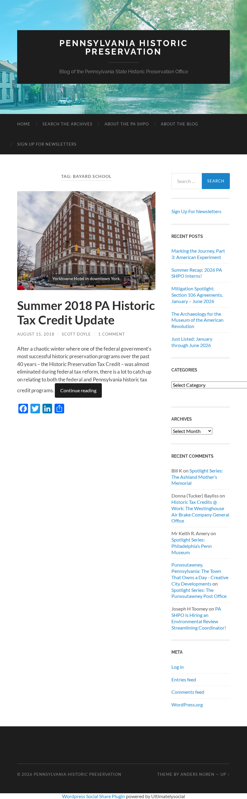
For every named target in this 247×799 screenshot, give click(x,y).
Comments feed (187, 692)
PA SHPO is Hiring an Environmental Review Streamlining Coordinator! (198, 618)
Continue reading (78, 390)
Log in (177, 667)
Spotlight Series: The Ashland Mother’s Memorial (197, 477)
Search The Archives (67, 124)
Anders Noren (197, 774)
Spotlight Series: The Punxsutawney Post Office (199, 593)
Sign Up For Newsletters (47, 144)
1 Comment (111, 334)
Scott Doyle (76, 334)
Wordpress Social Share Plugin (94, 796)
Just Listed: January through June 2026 (191, 342)
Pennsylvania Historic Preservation (123, 47)
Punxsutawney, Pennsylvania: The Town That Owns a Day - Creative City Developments (199, 574)
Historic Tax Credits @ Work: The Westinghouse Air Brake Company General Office (200, 511)
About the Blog (179, 124)
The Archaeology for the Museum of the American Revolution (197, 320)
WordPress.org (187, 704)
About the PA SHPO (127, 124)
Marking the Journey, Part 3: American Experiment (198, 254)
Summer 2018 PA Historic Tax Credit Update (86, 312)
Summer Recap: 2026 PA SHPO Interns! (196, 273)
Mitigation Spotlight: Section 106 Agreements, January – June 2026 (197, 295)
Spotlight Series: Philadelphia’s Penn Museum (191, 546)
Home (23, 124)
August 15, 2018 (36, 334)
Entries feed (183, 679)
